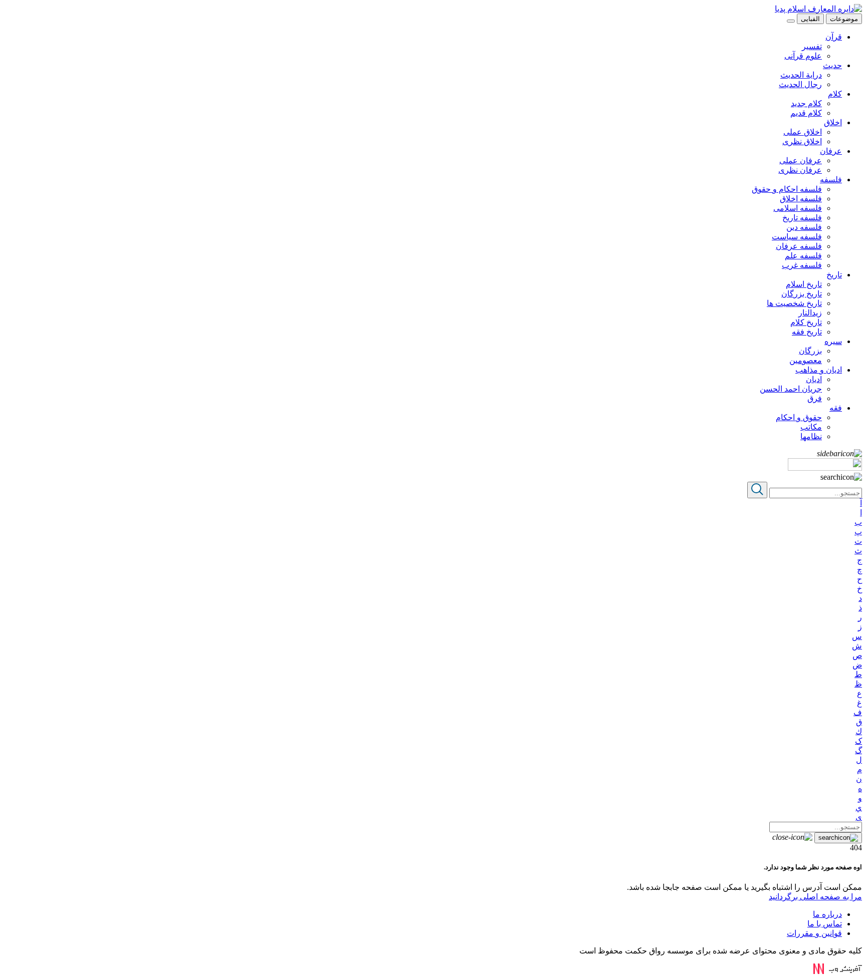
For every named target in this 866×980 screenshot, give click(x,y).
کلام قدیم (806, 113)
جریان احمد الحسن (791, 389)
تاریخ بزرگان (801, 293)
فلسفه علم (803, 255)
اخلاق (833, 122)
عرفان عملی (800, 160)
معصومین (805, 360)
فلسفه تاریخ (802, 217)
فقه (835, 408)
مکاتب (811, 427)
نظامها (811, 436)
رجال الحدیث (800, 84)
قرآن (833, 37)
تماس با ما (824, 923)
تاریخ (834, 274)
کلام (835, 94)
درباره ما (827, 914)
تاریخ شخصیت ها (794, 303)
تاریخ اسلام (804, 284)
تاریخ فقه (807, 332)
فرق (814, 398)
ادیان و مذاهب (818, 370)
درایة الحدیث (801, 75)
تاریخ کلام (806, 322)
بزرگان (810, 351)
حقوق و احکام (799, 417)
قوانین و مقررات (814, 933)
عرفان (831, 151)
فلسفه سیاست (797, 236)
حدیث (832, 65)
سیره (833, 341)
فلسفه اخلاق (801, 198)
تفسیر (812, 46)
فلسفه (831, 179)
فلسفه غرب (802, 265)
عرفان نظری (800, 170)
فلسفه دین (804, 227)
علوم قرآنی (803, 56)
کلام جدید (806, 103)
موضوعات (844, 19)
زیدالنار (810, 312)
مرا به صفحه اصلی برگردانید (815, 896)
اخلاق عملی (802, 132)
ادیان (814, 379)
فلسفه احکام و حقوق (787, 189)
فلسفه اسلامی (797, 208)
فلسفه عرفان (799, 246)
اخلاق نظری (802, 141)
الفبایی (810, 19)
